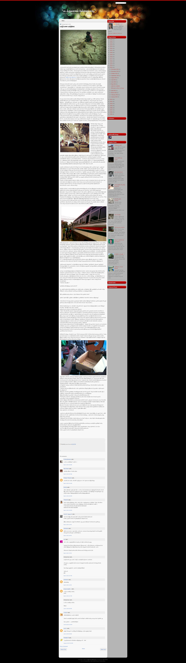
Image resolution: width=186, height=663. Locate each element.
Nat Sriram (66, 468)
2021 (111, 50)
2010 (111, 103)
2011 (111, 101)
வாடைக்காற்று (117, 214)
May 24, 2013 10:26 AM (68, 464)
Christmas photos (87, 661)
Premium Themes (102, 661)
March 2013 (114, 92)
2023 (111, 46)
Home (63, 20)
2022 (111, 48)
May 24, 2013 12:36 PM (68, 510)
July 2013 (113, 79)
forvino (65, 487)
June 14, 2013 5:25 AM (68, 633)
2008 (111, 107)
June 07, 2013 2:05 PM (68, 608)
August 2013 (114, 77)
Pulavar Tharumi (67, 477)
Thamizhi (66, 499)
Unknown (66, 528)
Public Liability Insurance (95, 661)
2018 (111, 56)
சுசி (64, 539)
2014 (111, 65)
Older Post (103, 649)
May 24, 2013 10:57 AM (68, 474)
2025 (111, 42)
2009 (111, 105)
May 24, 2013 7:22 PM (68, 553)
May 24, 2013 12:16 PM (68, 483)
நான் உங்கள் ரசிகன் (118, 172)
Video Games (105, 659)
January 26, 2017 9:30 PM (68, 643)
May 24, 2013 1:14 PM (68, 524)
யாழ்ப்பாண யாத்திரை (67, 26)
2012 (111, 99)
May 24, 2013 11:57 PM (68, 575)
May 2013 (113, 84)
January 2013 (114, 96)
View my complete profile (115, 33)
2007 (111, 110)
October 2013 (114, 73)
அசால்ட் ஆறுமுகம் (68, 514)
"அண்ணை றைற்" (118, 145)
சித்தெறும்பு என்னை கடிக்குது (117, 88)
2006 (111, 112)
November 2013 (115, 71)
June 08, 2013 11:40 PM (68, 624)
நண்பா (65, 628)
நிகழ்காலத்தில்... (67, 589)
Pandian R (66, 637)
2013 (111, 67)
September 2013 (115, 75)
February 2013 (114, 94)
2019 (111, 54)
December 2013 (115, 69)
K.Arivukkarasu (67, 459)
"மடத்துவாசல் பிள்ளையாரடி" (79, 11)
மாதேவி (65, 612)
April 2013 (113, 90)
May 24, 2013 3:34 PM (68, 535)
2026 (111, 39)
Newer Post (63, 649)
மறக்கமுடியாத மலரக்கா (119, 227)
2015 (111, 63)
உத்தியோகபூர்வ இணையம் (71, 77)
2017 (111, 58)
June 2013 (113, 81)
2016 (111, 61)
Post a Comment (64, 646)
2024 (111, 44)
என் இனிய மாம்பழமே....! (119, 254)
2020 (111, 52)
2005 (111, 114)
